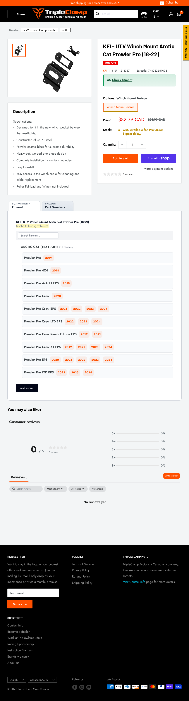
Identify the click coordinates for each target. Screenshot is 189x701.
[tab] (24, 206)
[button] (138, 433)
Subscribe (172, 2)
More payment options (158, 168)
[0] (178, 14)
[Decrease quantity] (122, 145)
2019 (48, 258)
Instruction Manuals (20, 650)
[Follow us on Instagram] (81, 687)
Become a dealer (18, 631)
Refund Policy (81, 576)
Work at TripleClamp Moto (24, 637)
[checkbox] (97, 489)
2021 (63, 309)
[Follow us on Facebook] (74, 687)
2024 (103, 309)
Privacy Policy (80, 570)
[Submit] (98, 14)
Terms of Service (83, 564)
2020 (57, 296)
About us (13, 663)
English (13, 680)
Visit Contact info (134, 582)
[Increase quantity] (142, 145)
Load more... (27, 388)
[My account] (171, 14)
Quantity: (109, 144)
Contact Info (15, 625)
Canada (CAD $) (39, 680)
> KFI (65, 30)
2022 (76, 309)
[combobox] (116, 14)
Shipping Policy (82, 582)
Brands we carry (18, 656)
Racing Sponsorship (20, 644)
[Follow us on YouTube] (88, 687)
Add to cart (120, 158)
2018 (55, 271)
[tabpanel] (94, 514)
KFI (105, 71)
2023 (90, 309)
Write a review (171, 475)
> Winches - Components (39, 30)
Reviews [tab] (19, 477)
